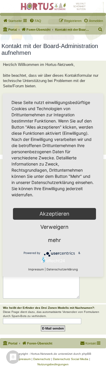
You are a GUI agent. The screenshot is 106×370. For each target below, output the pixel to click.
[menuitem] (12, 20)
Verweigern (54, 227)
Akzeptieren (54, 214)
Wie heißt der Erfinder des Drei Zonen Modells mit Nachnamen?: (49, 307)
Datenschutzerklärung (62, 269)
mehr (54, 240)
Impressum (36, 269)
